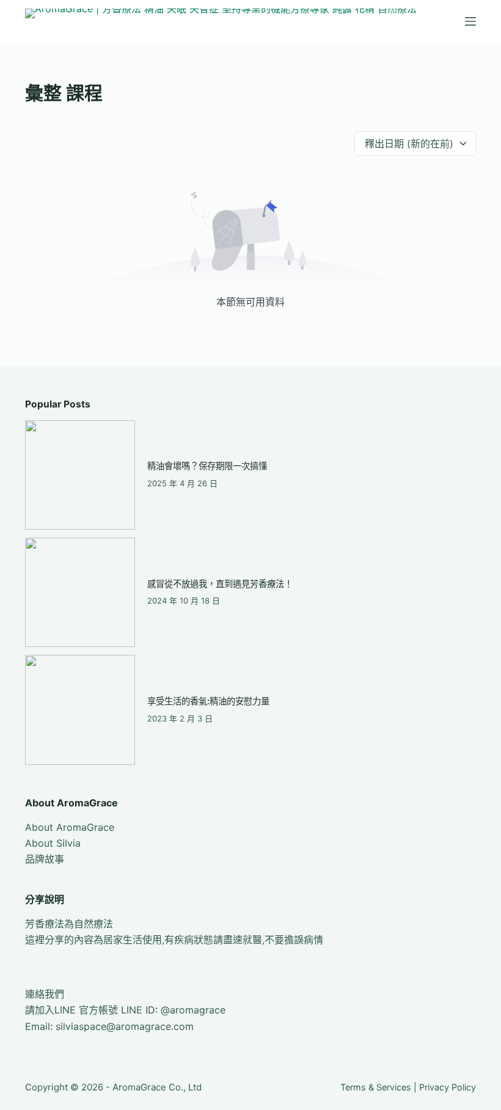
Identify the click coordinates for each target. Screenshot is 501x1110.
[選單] (470, 21)
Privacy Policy (447, 1087)
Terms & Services (375, 1087)
